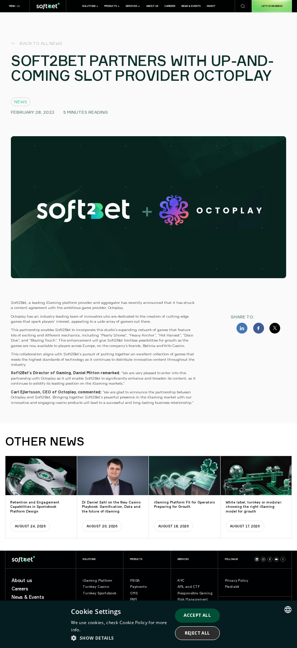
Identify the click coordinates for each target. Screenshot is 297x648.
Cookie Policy (133, 622)
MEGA (134, 580)
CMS (133, 593)
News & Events (28, 597)
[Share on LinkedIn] (242, 328)
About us (22, 580)
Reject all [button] (197, 633)
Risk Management (192, 599)
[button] (14, 6)
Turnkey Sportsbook (99, 593)
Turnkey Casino (96, 587)
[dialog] (148, 624)
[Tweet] (274, 328)
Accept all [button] (197, 615)
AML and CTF (188, 587)
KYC (180, 580)
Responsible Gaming (195, 593)
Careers (20, 588)
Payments (138, 587)
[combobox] (288, 609)
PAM (133, 599)
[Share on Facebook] (258, 328)
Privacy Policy (236, 580)
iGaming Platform (97, 580)
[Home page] (47, 6)
